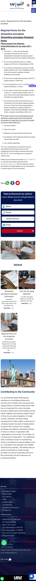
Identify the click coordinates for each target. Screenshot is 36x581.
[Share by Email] (18, 183)
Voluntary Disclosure (10, 507)
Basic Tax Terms (9, 524)
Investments (7, 502)
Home (3, 21)
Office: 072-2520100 (7, 547)
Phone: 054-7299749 (7, 544)
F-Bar (4, 499)
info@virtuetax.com (9, 164)
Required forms (8, 535)
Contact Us (6, 510)
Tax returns (6, 496)
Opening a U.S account (11, 519)
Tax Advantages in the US (12, 527)
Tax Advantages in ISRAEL (13, 530)
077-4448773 (30, 159)
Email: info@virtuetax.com (9, 553)
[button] (33, 10)
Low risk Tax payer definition (13, 533)
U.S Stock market (9, 522)
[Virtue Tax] (17, 5)
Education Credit (8, 491)
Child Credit (7, 494)
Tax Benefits (7, 505)
